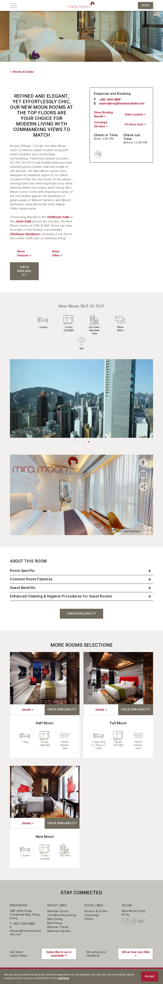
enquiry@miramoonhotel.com (25, 933)
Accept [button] (149, 976)
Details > (27, 709)
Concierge (91, 915)
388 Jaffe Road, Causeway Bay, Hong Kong (25, 914)
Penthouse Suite (58, 217)
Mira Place (54, 923)
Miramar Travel (57, 927)
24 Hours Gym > (135, 124)
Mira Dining (55, 919)
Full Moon (118, 723)
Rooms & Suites (96, 911)
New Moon (45, 836)
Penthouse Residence (24, 234)
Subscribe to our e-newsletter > (59, 953)
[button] (15, 398)
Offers (88, 919)
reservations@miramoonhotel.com (121, 103)
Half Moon (44, 723)
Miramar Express (59, 931)
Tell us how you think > (135, 953)
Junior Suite (23, 221)
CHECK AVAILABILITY (24, 271)
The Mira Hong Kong (61, 915)
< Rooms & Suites (22, 71)
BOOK (145, 5)
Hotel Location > (135, 114)
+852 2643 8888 (109, 99)
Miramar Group (57, 911)
